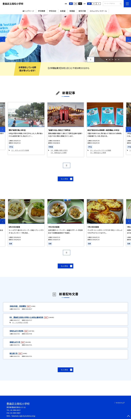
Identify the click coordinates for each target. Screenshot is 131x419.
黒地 (80, 3)
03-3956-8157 (15, 410)
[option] (65, 38)
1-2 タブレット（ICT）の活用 (20, 150)
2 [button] (109, 59)
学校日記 (52, 11)
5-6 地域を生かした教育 (59, 153)
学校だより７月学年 (17, 331)
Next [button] (128, 39)
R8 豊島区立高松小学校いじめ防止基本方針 (27, 317)
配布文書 (82, 11)
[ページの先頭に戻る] (128, 416)
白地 (76, 3)
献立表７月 (14, 353)
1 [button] (106, 59)
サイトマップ (120, 403)
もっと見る (64, 179)
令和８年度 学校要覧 (18, 306)
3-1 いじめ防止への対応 (20, 322)
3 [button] (112, 59)
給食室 (63, 11)
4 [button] (115, 59)
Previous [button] (2, 39)
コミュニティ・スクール (98, 11)
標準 (89, 3)
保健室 (72, 11)
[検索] (120, 4)
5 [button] (118, 59)
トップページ (29, 11)
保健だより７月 (15, 342)
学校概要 (41, 11)
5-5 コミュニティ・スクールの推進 (100, 150)
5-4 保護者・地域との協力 (59, 150)
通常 (71, 3)
